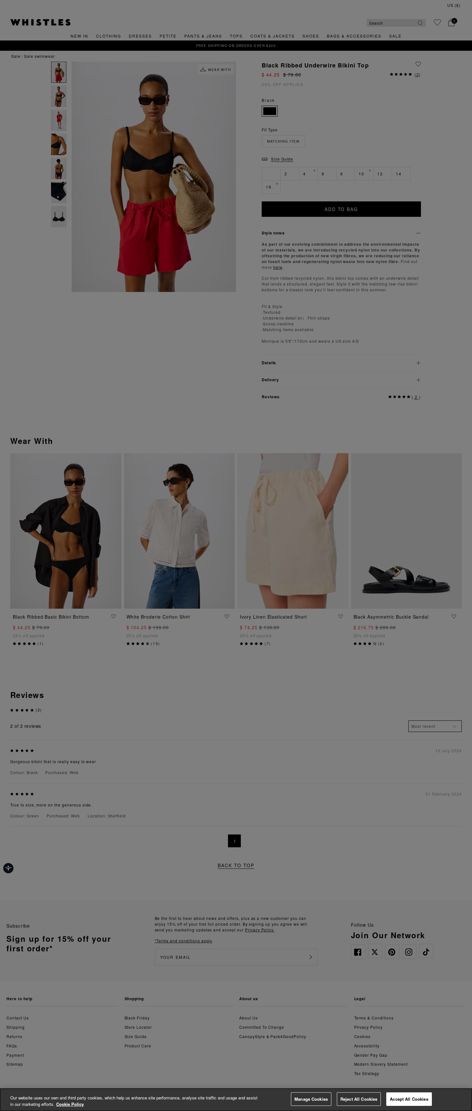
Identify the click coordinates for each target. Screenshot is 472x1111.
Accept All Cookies (409, 1099)
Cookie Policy (70, 1104)
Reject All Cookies (358, 1099)
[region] (236, 1099)
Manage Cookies (311, 1099)
